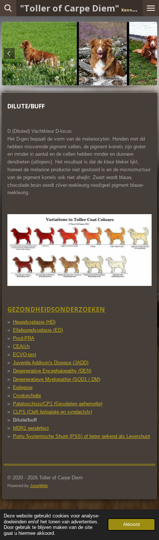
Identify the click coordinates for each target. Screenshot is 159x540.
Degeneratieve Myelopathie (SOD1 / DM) (56, 379)
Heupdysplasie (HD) (34, 322)
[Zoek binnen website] (8, 8)
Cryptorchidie (27, 395)
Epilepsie (23, 387)
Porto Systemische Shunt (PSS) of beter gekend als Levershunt (81, 436)
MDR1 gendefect (31, 428)
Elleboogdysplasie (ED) (38, 330)
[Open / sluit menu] (151, 8)
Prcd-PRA (23, 338)
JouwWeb (39, 485)
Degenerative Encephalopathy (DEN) (52, 371)
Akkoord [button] (131, 524)
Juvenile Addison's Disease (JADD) (50, 362)
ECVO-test (24, 354)
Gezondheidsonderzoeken (56, 309)
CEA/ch (21, 346)
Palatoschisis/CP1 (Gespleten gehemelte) (57, 403)
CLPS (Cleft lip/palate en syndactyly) (52, 412)
